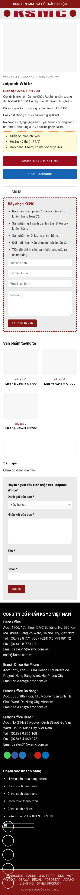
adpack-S (59, 379)
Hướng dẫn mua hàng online (27, 779)
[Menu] (7, 13)
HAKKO (31, 876)
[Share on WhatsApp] (7, 755)
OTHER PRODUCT (49, 883)
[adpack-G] (20, 406)
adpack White (48, 77)
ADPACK (28, 77)
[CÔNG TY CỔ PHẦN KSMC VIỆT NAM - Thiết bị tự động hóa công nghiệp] (40, 13)
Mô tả (16, 192)
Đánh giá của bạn (21, 497)
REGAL (37, 880)
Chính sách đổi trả (20, 809)
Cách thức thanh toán (23, 801)
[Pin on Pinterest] (37, 755)
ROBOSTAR (52, 880)
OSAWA (24, 880)
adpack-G (21, 423)
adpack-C (21, 379)
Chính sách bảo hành (22, 786)
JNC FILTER (47, 876)
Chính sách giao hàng (22, 794)
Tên (11, 551)
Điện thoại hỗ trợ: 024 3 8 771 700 (31, 816)
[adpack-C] (20, 362)
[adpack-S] (59, 362)
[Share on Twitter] (22, 755)
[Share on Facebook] (14, 755)
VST (70, 876)
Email (12, 569)
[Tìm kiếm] (73, 13)
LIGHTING (27, 883)
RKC (61, 876)
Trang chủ (11, 77)
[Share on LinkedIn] (45, 755)
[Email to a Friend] (30, 755)
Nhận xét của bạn (21, 515)
